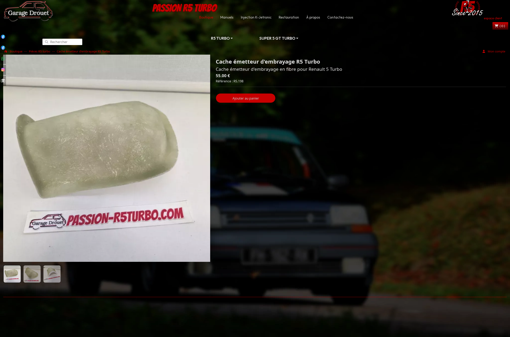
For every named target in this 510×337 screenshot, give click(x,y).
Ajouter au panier (245, 98)
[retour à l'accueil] (28, 11)
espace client (493, 18)
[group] (12, 274)
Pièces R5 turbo (39, 51)
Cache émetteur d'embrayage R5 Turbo (83, 51)
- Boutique (14, 51)
